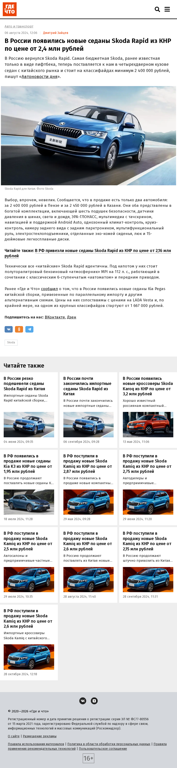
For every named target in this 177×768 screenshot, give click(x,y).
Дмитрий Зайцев (55, 33)
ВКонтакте (55, 317)
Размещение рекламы (39, 736)
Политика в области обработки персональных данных (108, 744)
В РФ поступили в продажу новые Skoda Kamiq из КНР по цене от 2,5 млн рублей (28, 541)
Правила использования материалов (36, 744)
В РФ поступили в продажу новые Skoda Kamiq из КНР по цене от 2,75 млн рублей (147, 463)
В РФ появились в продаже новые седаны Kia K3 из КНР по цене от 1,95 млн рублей (28, 463)
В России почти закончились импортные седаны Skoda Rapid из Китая (87, 386)
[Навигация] (167, 9)
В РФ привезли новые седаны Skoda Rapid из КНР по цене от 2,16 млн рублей (88, 253)
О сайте (14, 736)
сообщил (49, 288)
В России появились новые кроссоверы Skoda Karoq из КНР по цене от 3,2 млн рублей (148, 386)
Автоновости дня (39, 76)
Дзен (71, 317)
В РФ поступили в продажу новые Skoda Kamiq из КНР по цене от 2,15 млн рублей (147, 541)
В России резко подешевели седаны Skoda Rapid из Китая (24, 383)
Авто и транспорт (19, 26)
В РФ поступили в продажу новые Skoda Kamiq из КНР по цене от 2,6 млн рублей (87, 541)
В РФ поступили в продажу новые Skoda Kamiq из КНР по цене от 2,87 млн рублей (87, 463)
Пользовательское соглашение (103, 749)
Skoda (11, 342)
